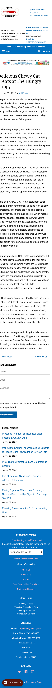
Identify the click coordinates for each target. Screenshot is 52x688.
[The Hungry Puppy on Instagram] (32, 672)
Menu (8, 51)
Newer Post (41, 356)
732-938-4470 (38, 28)
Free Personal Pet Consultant (26, 584)
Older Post (6, 356)
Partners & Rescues (26, 589)
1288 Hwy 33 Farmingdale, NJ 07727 (39, 13)
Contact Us (26, 575)
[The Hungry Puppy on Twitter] (19, 672)
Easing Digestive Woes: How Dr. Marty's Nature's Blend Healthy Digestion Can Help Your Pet (24, 494)
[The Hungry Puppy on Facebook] (26, 672)
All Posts (23, 93)
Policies (26, 579)
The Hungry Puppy (34, 682)
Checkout (45, 51)
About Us (26, 570)
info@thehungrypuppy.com (29, 628)
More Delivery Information (26, 559)
